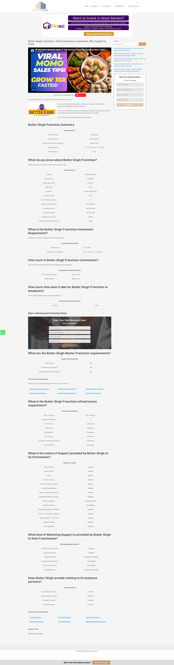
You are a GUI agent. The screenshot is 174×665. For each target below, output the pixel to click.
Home (86, 6)
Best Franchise (133, 6)
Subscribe (81, 95)
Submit (69, 345)
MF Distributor (119, 6)
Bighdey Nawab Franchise (38, 393)
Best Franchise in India (35, 633)
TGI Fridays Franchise (37, 621)
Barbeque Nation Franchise (94, 389)
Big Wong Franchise (64, 617)
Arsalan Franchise (35, 617)
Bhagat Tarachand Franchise (67, 393)
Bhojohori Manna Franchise (67, 389)
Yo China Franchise (64, 621)
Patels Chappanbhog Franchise (96, 621)
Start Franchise (101, 662)
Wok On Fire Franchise (93, 617)
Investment (94, 6)
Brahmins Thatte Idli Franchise (39, 389)
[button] (99, 6)
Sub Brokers (107, 6)
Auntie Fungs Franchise (93, 393)
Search (116, 41)
